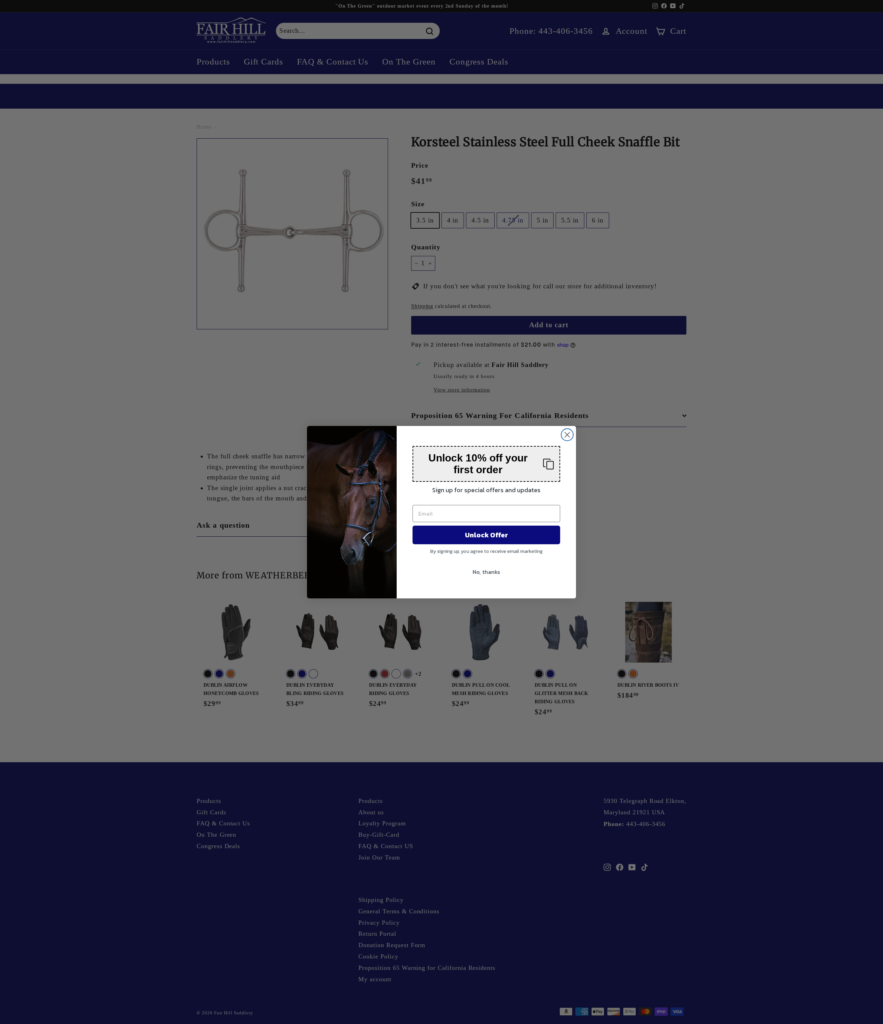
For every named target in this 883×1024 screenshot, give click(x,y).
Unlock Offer (486, 535)
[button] (486, 464)
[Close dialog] (567, 435)
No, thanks (486, 572)
